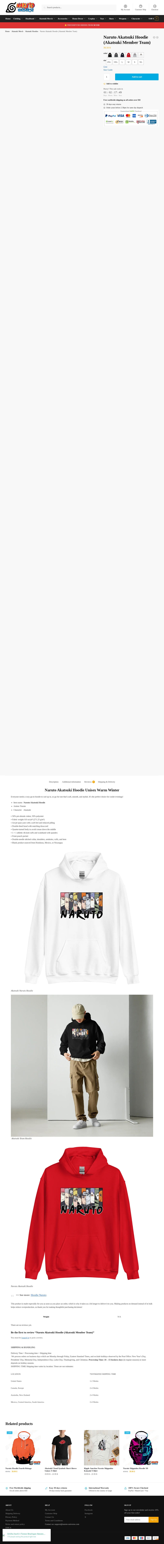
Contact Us (49, 1517)
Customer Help (140, 10)
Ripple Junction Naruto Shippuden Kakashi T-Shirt (98, 1469)
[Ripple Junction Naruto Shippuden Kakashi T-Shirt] (101, 1447)
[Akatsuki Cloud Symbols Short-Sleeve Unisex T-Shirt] (62, 1447)
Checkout (154, 10)
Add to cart (137, 77)
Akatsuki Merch (17, 31)
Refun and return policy (15, 1524)
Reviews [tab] (88, 782)
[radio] (110, 55)
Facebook (89, 1510)
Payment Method (12, 1521)
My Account (125, 10)
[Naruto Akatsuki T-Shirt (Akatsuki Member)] (154, 37)
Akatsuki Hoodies (31, 31)
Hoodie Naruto (38, 1295)
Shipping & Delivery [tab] (106, 782)
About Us (9, 1510)
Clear (105, 67)
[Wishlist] (37, 1434)
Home (7, 31)
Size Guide (108, 70)
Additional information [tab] (71, 782)
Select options (23, 1479)
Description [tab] (53, 782)
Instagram (89, 1513)
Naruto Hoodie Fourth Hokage (18, 1468)
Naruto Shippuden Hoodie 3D (135, 1468)
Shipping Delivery (12, 1513)
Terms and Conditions (54, 1521)
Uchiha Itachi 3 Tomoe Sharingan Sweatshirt (26, 1534)
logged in (25, 1338)
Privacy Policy (11, 1517)
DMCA (8, 1528)
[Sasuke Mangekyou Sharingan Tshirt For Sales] (157, 37)
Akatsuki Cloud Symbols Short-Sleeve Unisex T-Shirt (61, 1469)
